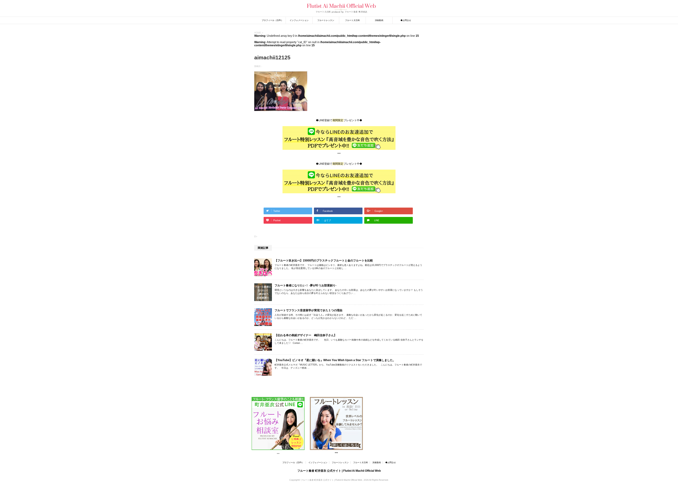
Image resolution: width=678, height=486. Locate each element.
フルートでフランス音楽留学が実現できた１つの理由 (308, 310)
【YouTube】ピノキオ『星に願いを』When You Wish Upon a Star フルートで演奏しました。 (335, 360)
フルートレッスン (325, 20)
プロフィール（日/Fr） (272, 20)
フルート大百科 (352, 20)
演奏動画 (379, 20)
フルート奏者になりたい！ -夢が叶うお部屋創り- (305, 285)
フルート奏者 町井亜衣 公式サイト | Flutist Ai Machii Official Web (339, 470)
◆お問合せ (405, 20)
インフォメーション (299, 20)
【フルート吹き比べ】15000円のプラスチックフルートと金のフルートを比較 (324, 260)
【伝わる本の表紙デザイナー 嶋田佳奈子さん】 (306, 335)
